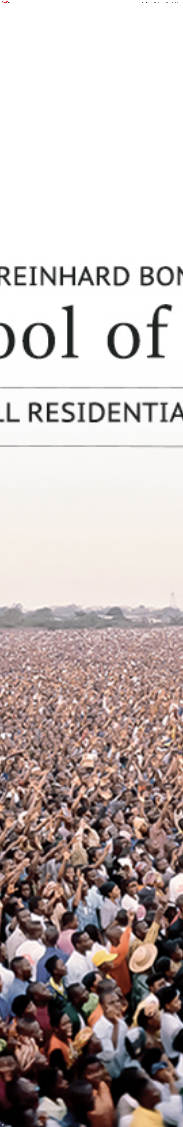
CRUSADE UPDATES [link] (167, 2)
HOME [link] (138, 2)
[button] (181, 2)
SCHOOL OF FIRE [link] (146, 2)
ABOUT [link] (177, 2)
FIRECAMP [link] (156, 2)
